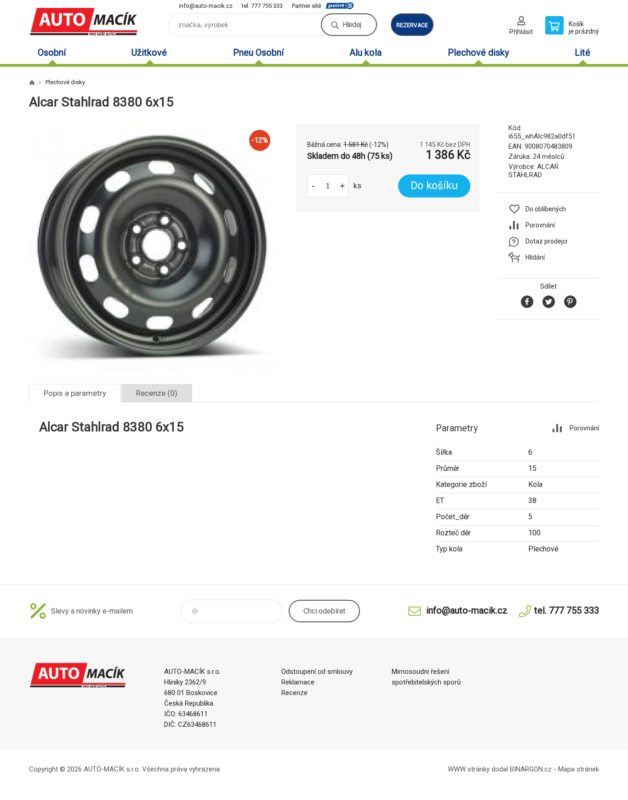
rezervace (412, 25)
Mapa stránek (578, 769)
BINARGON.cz (531, 769)
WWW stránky (469, 769)
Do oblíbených (545, 209)
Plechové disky (478, 52)
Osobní (52, 52)
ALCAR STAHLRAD (533, 170)
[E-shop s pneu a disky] (31, 82)
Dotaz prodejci (546, 241)
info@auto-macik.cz (206, 5)
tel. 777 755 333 (262, 5)
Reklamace (297, 682)
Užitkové (149, 52)
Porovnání (540, 225)
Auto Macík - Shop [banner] (84, 21)
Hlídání (535, 257)
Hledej (352, 24)
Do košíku (434, 186)
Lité (582, 52)
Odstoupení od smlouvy (317, 671)
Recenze (294, 693)
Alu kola (365, 52)
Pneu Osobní (258, 52)
